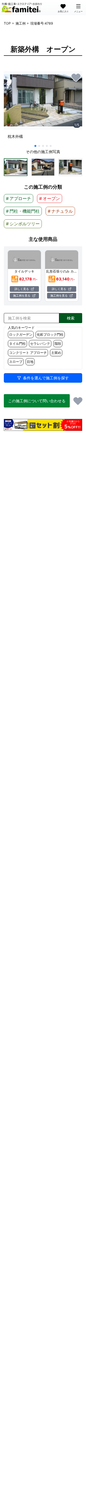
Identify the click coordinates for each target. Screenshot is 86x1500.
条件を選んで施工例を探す (46, 378)
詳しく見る (22, 289)
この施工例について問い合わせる (36, 400)
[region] (43, 107)
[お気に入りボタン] (76, 77)
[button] (15, 167)
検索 (71, 318)
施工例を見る (21, 295)
